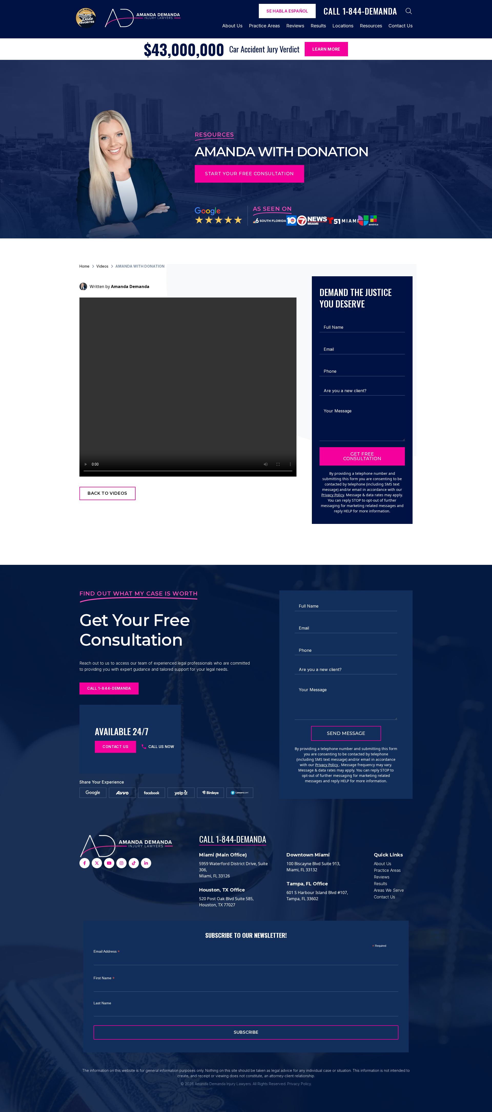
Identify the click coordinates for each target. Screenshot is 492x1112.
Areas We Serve (389, 890)
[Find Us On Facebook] (84, 863)
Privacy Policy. (299, 1084)
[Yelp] (181, 792)
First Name (104, 978)
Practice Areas (264, 25)
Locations (342, 25)
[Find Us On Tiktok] (134, 863)
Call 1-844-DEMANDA (232, 839)
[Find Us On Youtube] (109, 863)
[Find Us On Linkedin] (146, 863)
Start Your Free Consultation (249, 174)
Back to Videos (107, 493)
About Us (232, 25)
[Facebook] (151, 793)
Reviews (295, 25)
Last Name (102, 1003)
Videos (102, 266)
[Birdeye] (210, 793)
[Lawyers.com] (240, 793)
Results (318, 25)
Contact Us (400, 25)
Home (84, 266)
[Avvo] (122, 793)
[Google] (93, 792)
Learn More (326, 49)
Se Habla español (287, 11)
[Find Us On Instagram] (121, 863)
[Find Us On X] (97, 863)
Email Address (107, 951)
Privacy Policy (332, 494)
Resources (371, 25)
